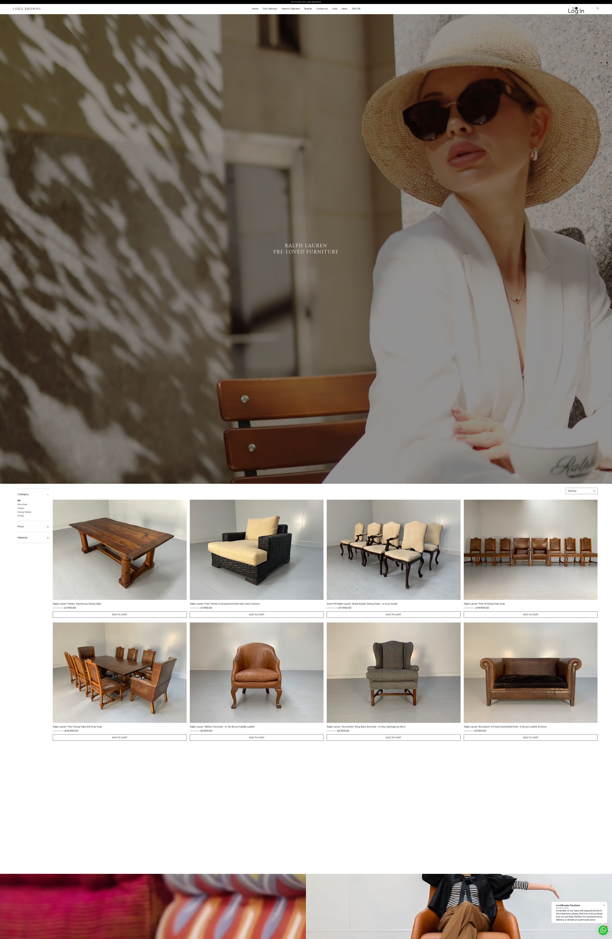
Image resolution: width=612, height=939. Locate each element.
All (19, 500)
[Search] (597, 8)
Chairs (21, 508)
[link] (575, 8)
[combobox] (582, 491)
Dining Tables (25, 511)
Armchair (22, 504)
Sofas (21, 515)
